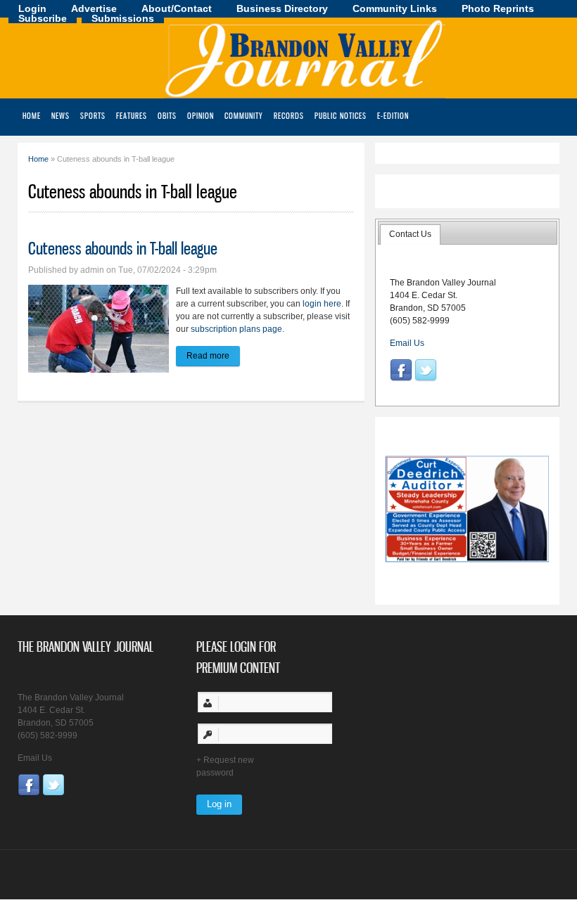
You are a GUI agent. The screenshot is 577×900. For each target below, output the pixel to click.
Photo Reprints (498, 8)
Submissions (122, 18)
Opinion (200, 115)
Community (243, 115)
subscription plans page (236, 329)
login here (322, 304)
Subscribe (42, 18)
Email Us (407, 343)
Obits (167, 115)
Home (32, 115)
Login (32, 8)
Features (131, 115)
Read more (213, 356)
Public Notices (341, 115)
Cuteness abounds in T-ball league (122, 248)
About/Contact (176, 8)
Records (289, 115)
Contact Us (410, 234)
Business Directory (282, 8)
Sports (93, 115)
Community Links (395, 8)
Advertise (94, 8)
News (60, 115)
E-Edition (393, 115)
